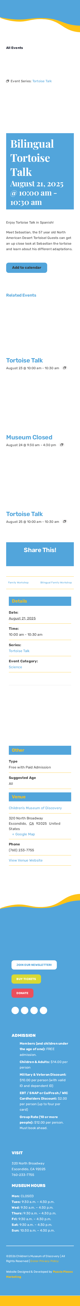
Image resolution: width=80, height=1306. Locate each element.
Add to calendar (26, 267)
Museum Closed (29, 437)
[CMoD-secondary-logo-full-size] (40, 923)
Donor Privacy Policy (44, 1261)
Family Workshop (18, 582)
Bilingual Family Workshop (56, 582)
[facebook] (15, 1010)
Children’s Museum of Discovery (35, 808)
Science (15, 667)
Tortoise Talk (24, 360)
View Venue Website (26, 860)
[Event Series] (64, 368)
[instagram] (24, 1010)
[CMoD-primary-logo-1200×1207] (18, 5)
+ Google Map (23, 834)
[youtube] (34, 1010)
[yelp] (43, 1010)
